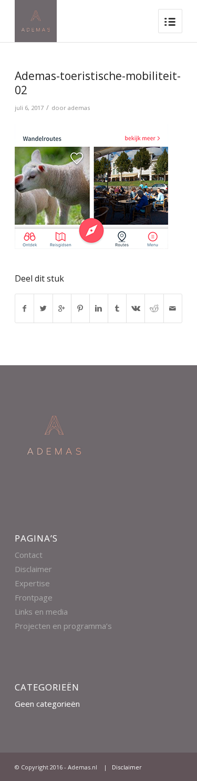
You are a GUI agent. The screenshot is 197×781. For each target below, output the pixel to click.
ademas (79, 108)
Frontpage (34, 597)
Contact (29, 554)
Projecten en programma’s (63, 625)
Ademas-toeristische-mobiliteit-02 (98, 82)
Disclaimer (33, 569)
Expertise (32, 583)
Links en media (41, 611)
